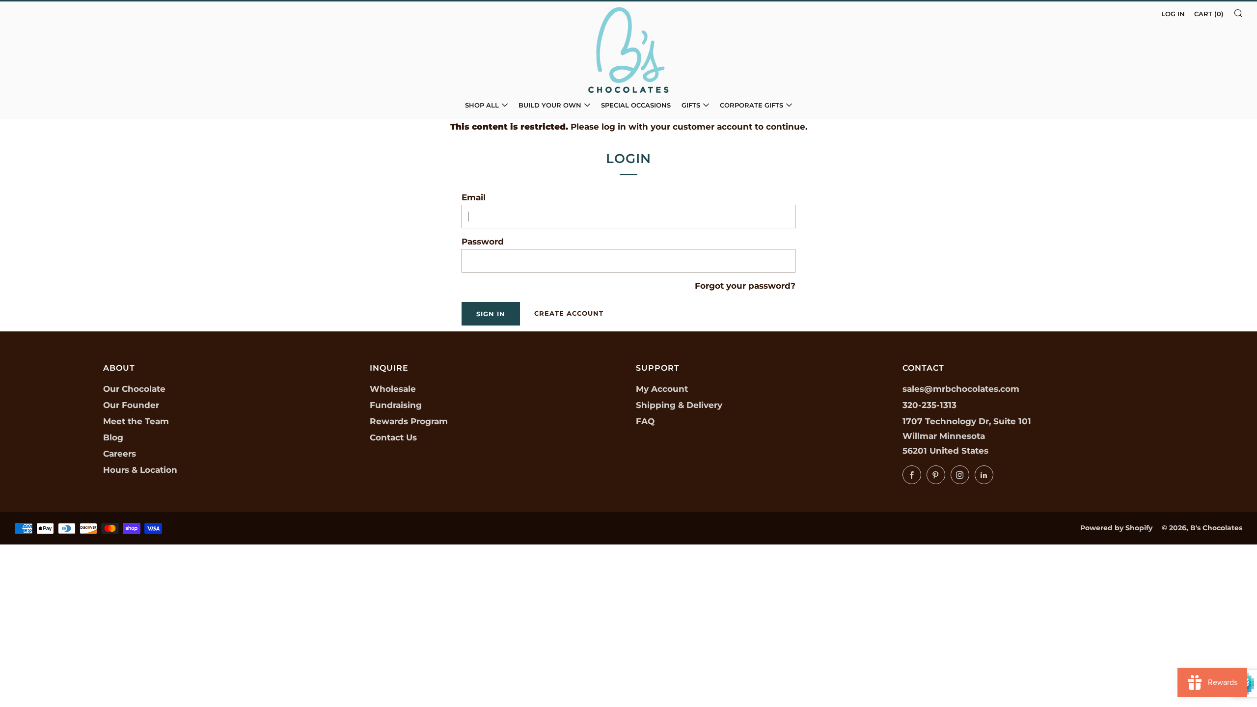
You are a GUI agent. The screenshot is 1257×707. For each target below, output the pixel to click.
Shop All (482, 105)
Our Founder (131, 405)
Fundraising (396, 405)
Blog (113, 437)
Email (474, 197)
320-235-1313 (929, 405)
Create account (568, 313)
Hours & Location (140, 470)
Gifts (691, 105)
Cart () (1209, 14)
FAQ (645, 421)
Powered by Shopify (1116, 528)
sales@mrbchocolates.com (960, 389)
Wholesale (393, 389)
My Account (662, 389)
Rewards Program (409, 421)
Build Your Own (550, 105)
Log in (1173, 14)
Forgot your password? (745, 286)
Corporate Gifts (751, 105)
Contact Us (393, 437)
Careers (119, 454)
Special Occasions (636, 105)
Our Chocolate (134, 389)
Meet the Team (136, 421)
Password (483, 241)
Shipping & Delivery (679, 405)
